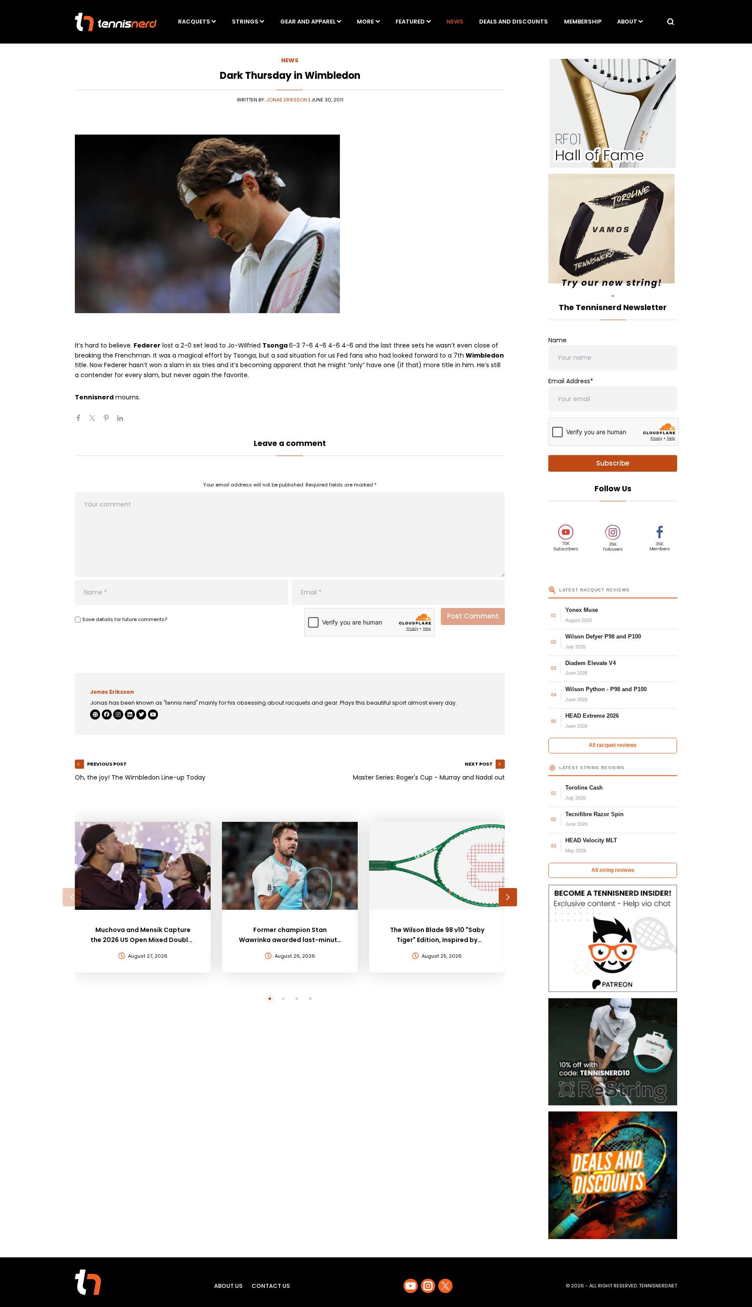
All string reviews (612, 870)
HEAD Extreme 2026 (592, 716)
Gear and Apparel (308, 21)
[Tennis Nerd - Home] (116, 22)
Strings (245, 21)
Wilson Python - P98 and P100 (606, 689)
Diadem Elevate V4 (590, 663)
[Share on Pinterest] (110, 422)
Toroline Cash (584, 787)
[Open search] (670, 21)
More (365, 21)
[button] (72, 897)
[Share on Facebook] (82, 422)
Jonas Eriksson (286, 99)
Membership (582, 21)
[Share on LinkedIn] (124, 422)
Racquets (194, 21)
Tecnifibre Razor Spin (594, 814)
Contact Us (271, 1286)
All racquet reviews (613, 745)
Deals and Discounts (513, 21)
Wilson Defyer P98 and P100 (603, 636)
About (627, 21)
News (454, 21)
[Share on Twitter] (96, 422)
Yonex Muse (581, 610)
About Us (228, 1286)
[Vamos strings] (612, 232)
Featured (410, 21)
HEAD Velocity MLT (591, 840)
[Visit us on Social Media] (410, 1286)
